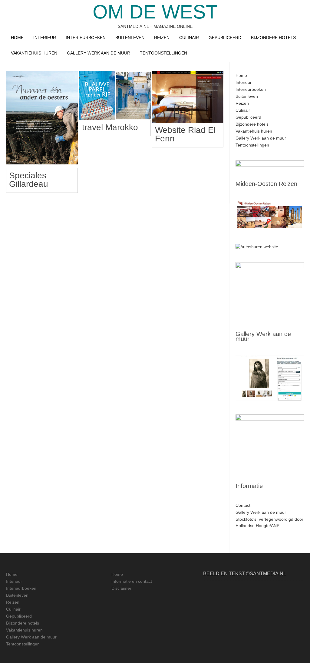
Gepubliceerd (225, 37)
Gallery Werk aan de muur (98, 53)
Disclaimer (121, 588)
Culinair (189, 37)
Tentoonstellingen (163, 53)
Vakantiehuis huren (34, 53)
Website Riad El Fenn (185, 134)
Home (17, 37)
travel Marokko (110, 127)
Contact (243, 505)
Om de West (155, 11)
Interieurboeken (86, 37)
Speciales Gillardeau (28, 180)
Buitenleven (129, 37)
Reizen (162, 37)
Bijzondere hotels (273, 37)
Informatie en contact (131, 581)
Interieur (44, 37)
